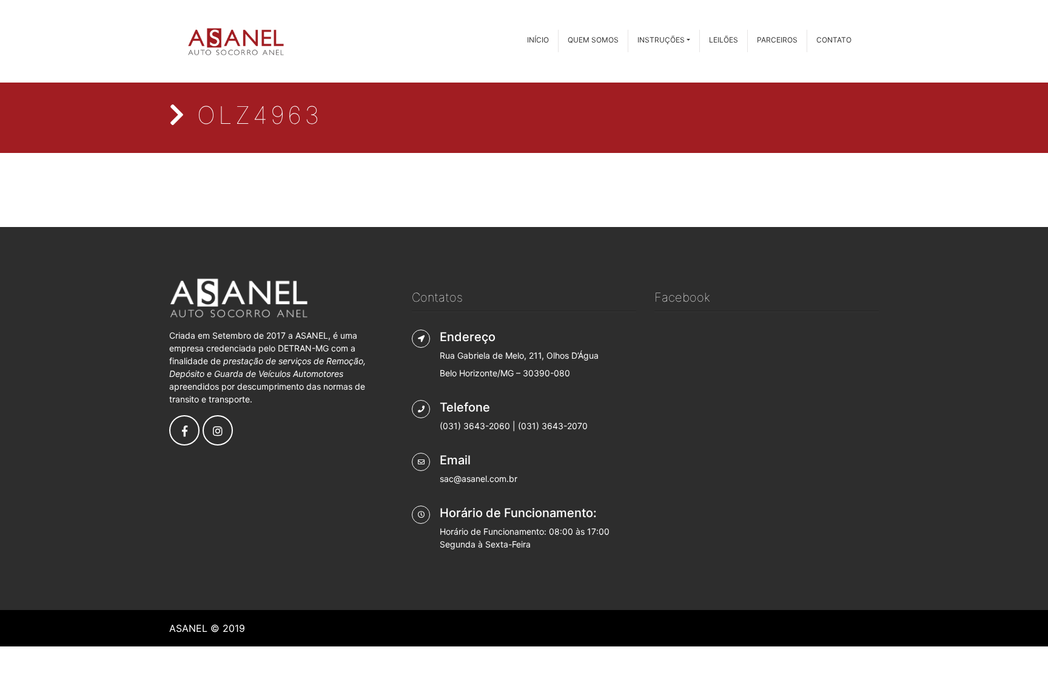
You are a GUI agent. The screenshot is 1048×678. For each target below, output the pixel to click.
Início (538, 39)
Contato (834, 39)
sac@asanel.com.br (478, 478)
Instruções (661, 39)
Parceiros (777, 39)
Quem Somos (593, 39)
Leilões (723, 39)
